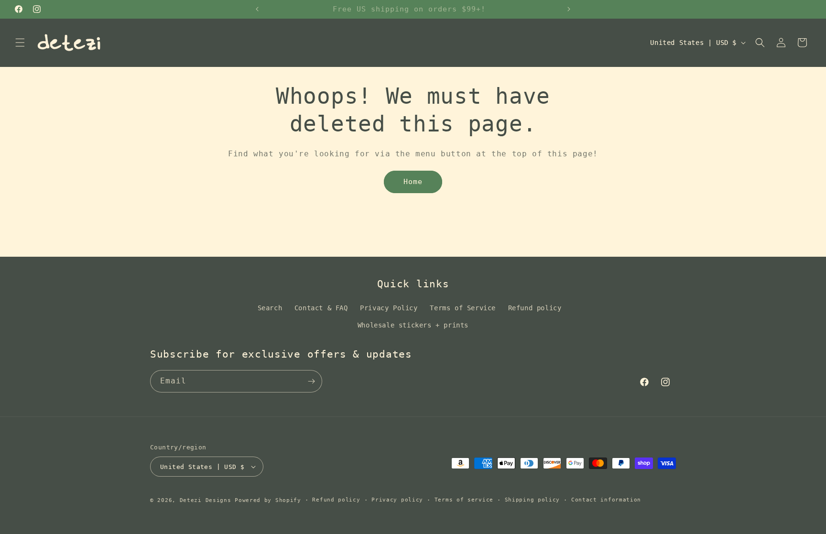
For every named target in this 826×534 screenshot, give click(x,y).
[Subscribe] (311, 381)
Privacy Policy (388, 308)
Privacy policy (397, 500)
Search (270, 308)
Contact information (606, 500)
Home (413, 181)
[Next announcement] (568, 9)
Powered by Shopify (268, 500)
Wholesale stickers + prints (413, 325)
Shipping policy (532, 500)
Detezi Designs (205, 500)
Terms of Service (463, 308)
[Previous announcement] (257, 9)
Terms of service (464, 500)
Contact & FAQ (321, 308)
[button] (20, 42)
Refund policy (535, 308)
